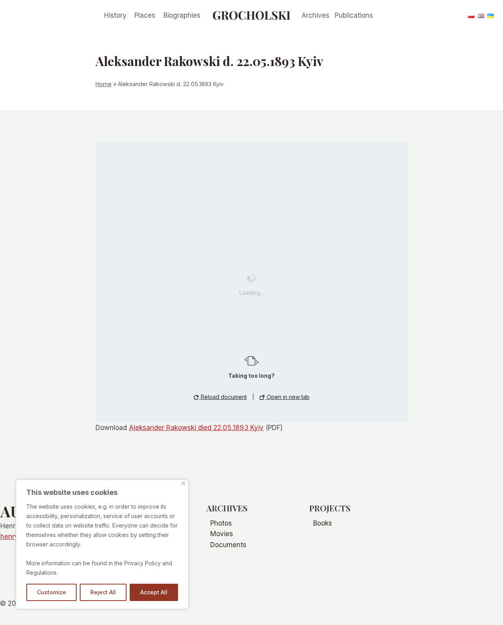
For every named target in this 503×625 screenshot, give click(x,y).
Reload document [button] (223, 396)
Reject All (103, 592)
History (115, 15)
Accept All (153, 592)
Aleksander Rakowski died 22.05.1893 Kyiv (196, 428)
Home (103, 84)
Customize (51, 592)
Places (144, 15)
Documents (228, 545)
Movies (221, 534)
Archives (315, 15)
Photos (221, 523)
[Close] (183, 483)
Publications (354, 15)
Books (322, 523)
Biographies (181, 15)
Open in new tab (287, 396)
